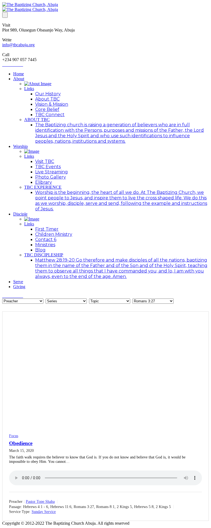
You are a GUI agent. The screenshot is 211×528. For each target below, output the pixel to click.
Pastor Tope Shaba (40, 502)
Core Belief (47, 109)
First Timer (47, 229)
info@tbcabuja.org (18, 44)
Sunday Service (44, 512)
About (18, 78)
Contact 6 (45, 239)
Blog (40, 249)
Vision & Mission (51, 104)
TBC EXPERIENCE (43, 187)
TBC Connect (50, 114)
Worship (20, 146)
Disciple (20, 214)
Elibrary (43, 182)
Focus (13, 436)
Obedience (20, 443)
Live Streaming (51, 171)
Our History (48, 93)
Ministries (45, 244)
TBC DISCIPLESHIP (43, 254)
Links (29, 88)
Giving (19, 286)
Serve (18, 281)
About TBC (47, 99)
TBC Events (48, 166)
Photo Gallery (50, 177)
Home (18, 73)
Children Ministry (53, 234)
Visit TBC (44, 161)
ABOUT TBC (37, 119)
